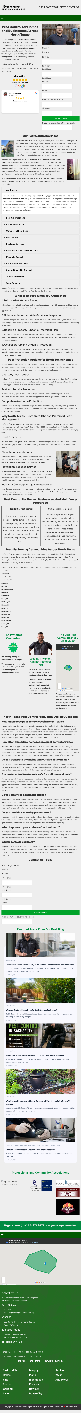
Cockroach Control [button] (15, 224)
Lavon (6, 1393)
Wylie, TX (4, 627)
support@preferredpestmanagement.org (19, 1313)
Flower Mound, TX (7, 589)
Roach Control (45, 1145)
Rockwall (34, 1384)
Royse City (35, 1393)
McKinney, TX (5, 602)
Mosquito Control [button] (14, 257)
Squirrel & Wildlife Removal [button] (19, 270)
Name (45, 48)
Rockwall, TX (5, 614)
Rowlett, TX (5, 617)
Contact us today (8, 181)
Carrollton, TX (6, 577)
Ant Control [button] (11, 190)
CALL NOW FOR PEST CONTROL (59, 7)
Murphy (34, 1370)
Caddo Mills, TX (6, 580)
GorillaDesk (72, 1407)
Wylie (58, 1374)
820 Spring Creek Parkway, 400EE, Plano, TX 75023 (22, 1356)
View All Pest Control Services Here (37, 291)
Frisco (7, 1384)
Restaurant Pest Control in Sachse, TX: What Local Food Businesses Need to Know (40, 1035)
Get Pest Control (61, 118)
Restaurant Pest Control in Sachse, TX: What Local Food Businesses (35, 1055)
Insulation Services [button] (15, 244)
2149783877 (36, 1225)
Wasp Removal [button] (13, 283)
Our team (4, 442)
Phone (45, 81)
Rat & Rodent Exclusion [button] (17, 263)
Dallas (7, 1374)
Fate (5, 1379)
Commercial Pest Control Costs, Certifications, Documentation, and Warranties (40, 945)
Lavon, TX (4, 599)
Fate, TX (4, 586)
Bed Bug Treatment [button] (15, 218)
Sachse (60, 1370)
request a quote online (62, 1225)
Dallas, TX (4, 583)
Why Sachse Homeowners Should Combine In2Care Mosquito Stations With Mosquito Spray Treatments (40, 1081)
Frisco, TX (4, 592)
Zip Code (46, 108)
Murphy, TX (5, 605)
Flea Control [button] (12, 237)
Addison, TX (5, 574)
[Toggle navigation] (2, 18)
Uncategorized (10, 960)
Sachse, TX (5, 624)
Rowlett (34, 1388)
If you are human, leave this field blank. (58, 123)
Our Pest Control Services (40, 136)
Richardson (36, 1379)
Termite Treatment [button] (15, 276)
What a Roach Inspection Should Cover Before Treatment (40, 1130)
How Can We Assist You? (53, 99)
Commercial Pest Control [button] (18, 231)
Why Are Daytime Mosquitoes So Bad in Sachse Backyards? (40, 990)
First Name (46, 57)
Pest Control (36, 1145)
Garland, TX (5, 595)
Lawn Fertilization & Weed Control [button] (22, 250)
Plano (32, 1374)
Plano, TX (4, 608)
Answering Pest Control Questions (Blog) (18, 1145)
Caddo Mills (10, 1370)
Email (45, 90)
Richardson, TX (6, 611)
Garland (8, 1388)
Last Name (46, 69)
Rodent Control (55, 1145)
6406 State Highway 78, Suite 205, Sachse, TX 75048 (23, 1352)
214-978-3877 (10, 68)
